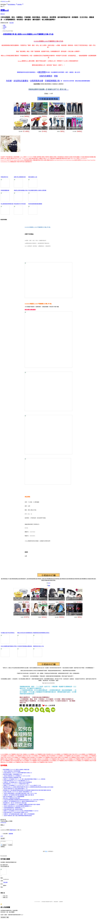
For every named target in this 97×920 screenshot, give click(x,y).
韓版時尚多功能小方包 (38, 646)
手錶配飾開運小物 (52, 81)
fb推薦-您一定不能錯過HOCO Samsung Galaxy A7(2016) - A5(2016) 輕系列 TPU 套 (22, 785)
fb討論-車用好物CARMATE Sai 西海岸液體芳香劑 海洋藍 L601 (17, 772)
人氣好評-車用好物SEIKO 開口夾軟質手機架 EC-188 (15, 788)
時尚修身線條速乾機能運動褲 (35, 203)
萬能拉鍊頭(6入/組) (32, 177)
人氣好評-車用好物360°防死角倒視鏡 (11, 771)
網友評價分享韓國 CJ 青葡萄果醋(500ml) (12, 774)
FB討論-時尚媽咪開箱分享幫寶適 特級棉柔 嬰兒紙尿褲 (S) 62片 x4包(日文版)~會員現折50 (24, 799)
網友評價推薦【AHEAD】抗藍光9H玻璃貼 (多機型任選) (16, 769)
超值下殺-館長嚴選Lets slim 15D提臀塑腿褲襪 (13, 796)
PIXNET (38, 901)
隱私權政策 (56, 901)
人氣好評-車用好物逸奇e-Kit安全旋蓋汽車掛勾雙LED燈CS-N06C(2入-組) (20, 793)
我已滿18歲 (3, 917)
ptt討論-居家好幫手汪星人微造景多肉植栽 (13, 809)
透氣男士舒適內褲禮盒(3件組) (21, 190)
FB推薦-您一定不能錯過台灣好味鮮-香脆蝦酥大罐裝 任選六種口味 (18, 795)
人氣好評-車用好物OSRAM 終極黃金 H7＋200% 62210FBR (16, 775)
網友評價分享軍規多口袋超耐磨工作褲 (12, 777)
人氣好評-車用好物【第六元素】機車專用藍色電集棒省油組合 (17, 815)
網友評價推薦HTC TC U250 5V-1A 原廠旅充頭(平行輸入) (16, 783)
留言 (14, 829)
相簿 (4, 25)
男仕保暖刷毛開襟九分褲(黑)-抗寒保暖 (37, 190)
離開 (7, 917)
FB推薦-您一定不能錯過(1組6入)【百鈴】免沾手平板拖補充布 (17, 782)
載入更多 (2, 838)
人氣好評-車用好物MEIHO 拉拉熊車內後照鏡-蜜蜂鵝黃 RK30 (17, 806)
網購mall (5, 10)
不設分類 (11, 22)
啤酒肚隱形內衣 (4, 177)
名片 (4, 28)
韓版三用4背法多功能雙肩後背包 (25, 632)
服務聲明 (61, 901)
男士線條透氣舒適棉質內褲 (7, 203)
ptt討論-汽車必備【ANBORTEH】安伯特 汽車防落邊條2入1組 (17, 791)
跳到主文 (3, 13)
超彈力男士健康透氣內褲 (20, 177)
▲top (2, 836)
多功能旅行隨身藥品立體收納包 (24, 646)
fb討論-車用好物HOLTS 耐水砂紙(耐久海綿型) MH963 (15, 812)
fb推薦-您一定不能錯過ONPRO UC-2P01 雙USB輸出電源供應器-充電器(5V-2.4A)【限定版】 (24, 779)
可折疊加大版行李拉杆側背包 (7, 632)
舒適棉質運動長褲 (5, 190)
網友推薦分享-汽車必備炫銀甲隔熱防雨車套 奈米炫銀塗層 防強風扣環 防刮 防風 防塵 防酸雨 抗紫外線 (27, 790)
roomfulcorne (3, 822)
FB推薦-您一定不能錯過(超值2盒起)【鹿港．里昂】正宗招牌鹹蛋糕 (19, 814)
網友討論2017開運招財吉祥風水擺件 (11, 798)
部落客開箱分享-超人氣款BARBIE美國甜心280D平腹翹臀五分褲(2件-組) (28, 34)
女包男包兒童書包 (20, 81)
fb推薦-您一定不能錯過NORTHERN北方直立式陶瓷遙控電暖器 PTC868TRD (20, 810)
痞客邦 (11, 829)
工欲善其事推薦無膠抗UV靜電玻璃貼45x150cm (14, 807)
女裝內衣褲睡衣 (45, 76)
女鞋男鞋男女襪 (36, 81)
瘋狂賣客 (42, 72)
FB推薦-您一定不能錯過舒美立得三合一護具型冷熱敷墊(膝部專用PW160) (20, 801)
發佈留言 (2, 846)
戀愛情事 (11, 833)
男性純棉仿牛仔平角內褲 (20, 203)
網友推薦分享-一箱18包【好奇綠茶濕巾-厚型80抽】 (15, 802)
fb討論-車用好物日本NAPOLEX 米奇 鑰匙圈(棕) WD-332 (16, 780)
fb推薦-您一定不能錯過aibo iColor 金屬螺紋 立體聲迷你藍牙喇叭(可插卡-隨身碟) (21, 804)
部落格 (4, 27)
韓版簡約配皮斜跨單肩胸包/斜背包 (41, 632)
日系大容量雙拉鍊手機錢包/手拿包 (9, 646)
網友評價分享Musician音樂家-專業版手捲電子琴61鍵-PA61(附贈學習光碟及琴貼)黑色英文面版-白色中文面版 (28, 787)
